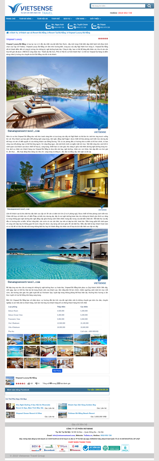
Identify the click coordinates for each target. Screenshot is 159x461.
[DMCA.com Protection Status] (125, 451)
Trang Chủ (36, 8)
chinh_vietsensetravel (75, 27)
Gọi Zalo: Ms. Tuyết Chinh (70, 26)
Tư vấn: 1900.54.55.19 (97, 390)
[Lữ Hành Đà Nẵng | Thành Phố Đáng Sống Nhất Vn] (7, 32)
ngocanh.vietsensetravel (52, 27)
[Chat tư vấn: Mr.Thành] (98, 27)
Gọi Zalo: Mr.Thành (94, 26)
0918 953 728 (125, 13)
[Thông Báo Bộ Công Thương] (91, 451)
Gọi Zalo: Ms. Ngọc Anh (48, 26)
